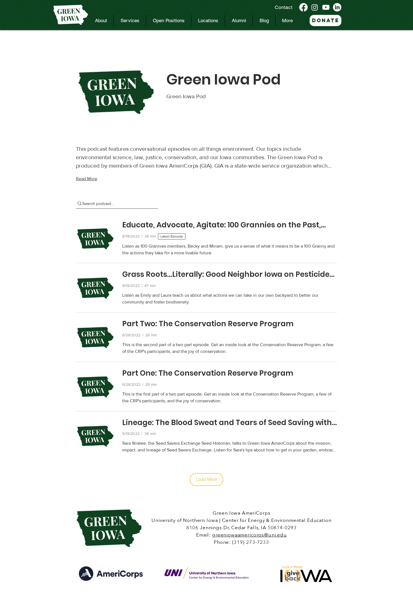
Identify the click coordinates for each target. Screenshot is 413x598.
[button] (101, 20)
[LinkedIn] (337, 7)
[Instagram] (314, 7)
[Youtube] (326, 7)
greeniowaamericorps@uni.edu (249, 535)
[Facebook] (303, 7)
